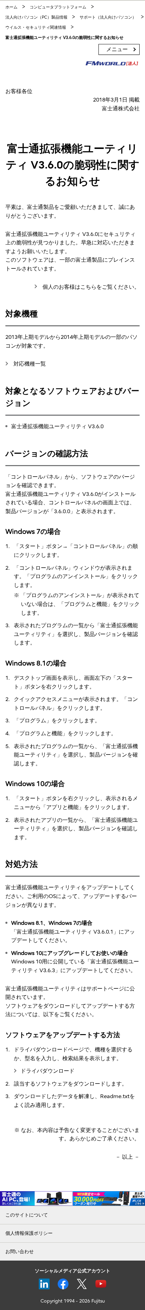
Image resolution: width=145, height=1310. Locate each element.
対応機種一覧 (29, 364)
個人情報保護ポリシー (29, 1233)
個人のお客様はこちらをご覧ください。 (90, 287)
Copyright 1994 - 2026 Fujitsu (72, 1301)
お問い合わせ (19, 1251)
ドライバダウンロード (48, 1071)
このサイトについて (26, 1215)
